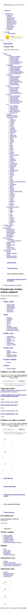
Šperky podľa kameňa (12, 328)
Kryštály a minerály (10, 359)
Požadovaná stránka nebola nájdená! (13, 285)
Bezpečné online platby (10, 486)
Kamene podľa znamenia (13, 330)
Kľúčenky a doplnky (12, 327)
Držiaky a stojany (11, 337)
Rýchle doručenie (11, 262)
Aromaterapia (10, 336)
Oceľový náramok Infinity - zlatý (9, 413)
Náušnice (9, 320)
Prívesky (9, 323)
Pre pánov (9, 326)
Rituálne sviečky (11, 340)
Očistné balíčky (10, 306)
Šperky (6, 314)
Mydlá (8, 353)
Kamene (9, 362)
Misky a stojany (11, 304)
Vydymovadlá (10, 311)
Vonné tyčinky (10, 343)
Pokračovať (3, 298)
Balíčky (9, 350)
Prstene (8, 321)
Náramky (9, 317)
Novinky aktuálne (11, 368)
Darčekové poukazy (12, 356)
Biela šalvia (10, 310)
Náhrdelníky (10, 319)
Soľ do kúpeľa (10, 308)
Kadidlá (9, 339)
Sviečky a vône (8, 333)
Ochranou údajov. (20, 433)
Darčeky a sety (8, 348)
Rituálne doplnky (11, 307)
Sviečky (9, 342)
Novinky (6, 365)
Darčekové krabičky (12, 355)
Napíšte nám (7, 10)
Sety (8, 324)
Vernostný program (12, 268)
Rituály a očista (9, 301)
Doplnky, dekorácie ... (12, 352)
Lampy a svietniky (11, 344)
